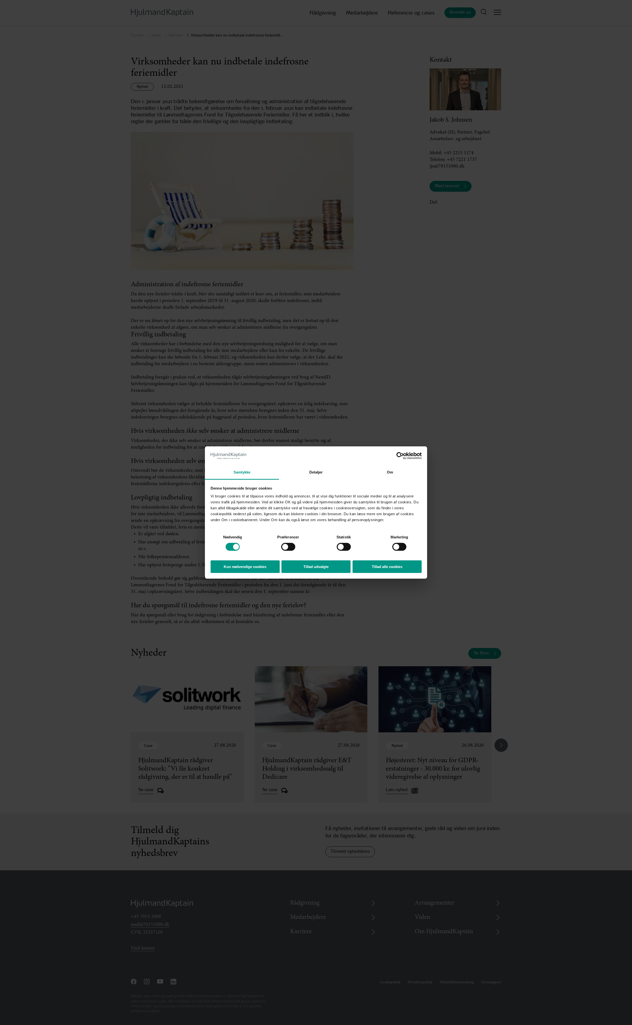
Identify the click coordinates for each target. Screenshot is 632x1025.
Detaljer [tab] (316, 472)
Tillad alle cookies (387, 567)
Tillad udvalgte (316, 567)
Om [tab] (390, 472)
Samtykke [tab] (242, 472)
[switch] (283, 545)
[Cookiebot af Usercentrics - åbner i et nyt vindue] (400, 455)
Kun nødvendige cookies (245, 567)
